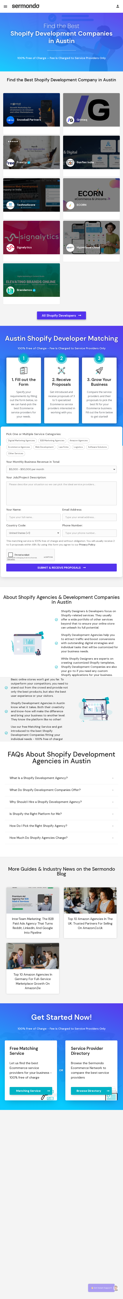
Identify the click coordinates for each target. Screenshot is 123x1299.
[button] (61, 778)
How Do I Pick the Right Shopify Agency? (38, 826)
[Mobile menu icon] (5, 6)
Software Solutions (97, 447)
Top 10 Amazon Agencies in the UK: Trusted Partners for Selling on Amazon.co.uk (90, 923)
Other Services (15, 453)
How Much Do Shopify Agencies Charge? (39, 838)
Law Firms (64, 447)
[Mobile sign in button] (118, 6)
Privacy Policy (87, 544)
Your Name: (13, 510)
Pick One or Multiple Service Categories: (33, 434)
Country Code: (16, 525)
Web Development (44, 447)
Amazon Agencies (79, 440)
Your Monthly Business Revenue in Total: (33, 462)
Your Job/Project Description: (26, 477)
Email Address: (72, 510)
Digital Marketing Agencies (21, 440)
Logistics (78, 447)
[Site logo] (25, 6)
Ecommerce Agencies (19, 447)
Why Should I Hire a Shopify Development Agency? (46, 802)
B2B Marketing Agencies (52, 440)
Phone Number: (72, 525)
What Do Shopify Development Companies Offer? (45, 790)
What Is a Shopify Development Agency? (39, 778)
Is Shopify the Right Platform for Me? (36, 814)
